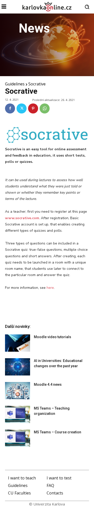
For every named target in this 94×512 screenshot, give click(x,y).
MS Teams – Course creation (57, 432)
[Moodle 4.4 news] (17, 390)
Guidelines (15, 84)
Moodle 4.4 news (48, 384)
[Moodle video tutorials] (17, 343)
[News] (47, 45)
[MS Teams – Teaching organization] (17, 414)
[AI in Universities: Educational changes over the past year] (17, 366)
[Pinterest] (33, 108)
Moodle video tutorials (52, 337)
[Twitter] (22, 108)
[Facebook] (10, 108)
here (50, 287)
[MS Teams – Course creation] (17, 438)
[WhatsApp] (45, 108)
